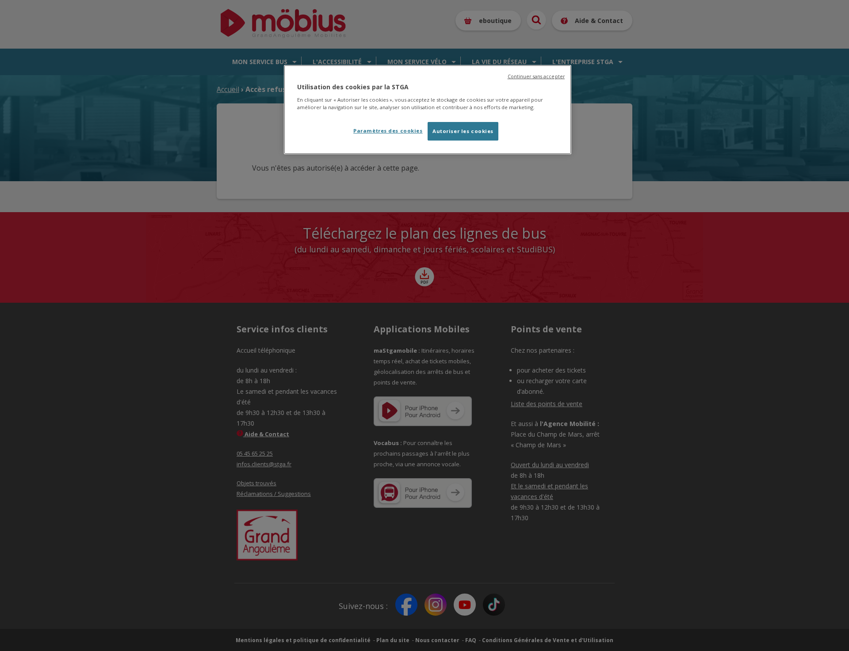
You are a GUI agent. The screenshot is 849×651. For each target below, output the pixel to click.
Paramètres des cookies (388, 130)
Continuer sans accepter (536, 76)
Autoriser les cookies (462, 131)
